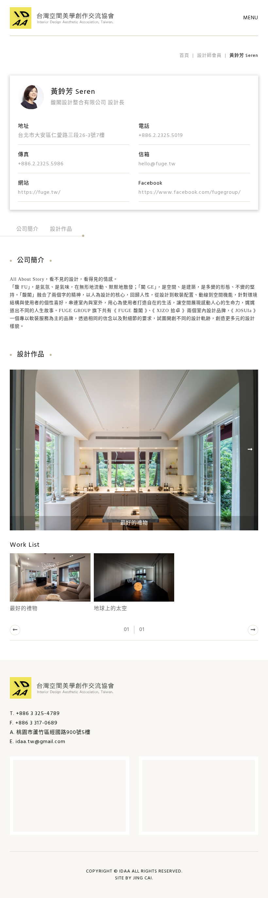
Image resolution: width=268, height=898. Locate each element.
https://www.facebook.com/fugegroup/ (190, 192)
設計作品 (61, 229)
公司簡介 (27, 229)
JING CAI (142, 878)
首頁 (184, 55)
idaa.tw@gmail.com (40, 742)
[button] (15, 630)
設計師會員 (209, 55)
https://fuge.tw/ (39, 192)
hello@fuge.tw (157, 164)
